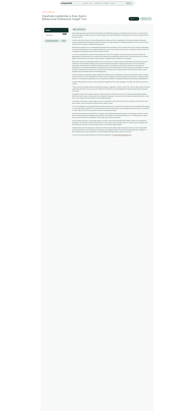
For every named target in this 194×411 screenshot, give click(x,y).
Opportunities (98, 3)
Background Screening (52, 41)
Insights (113, 3)
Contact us (144, 18)
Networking (106, 3)
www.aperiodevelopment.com (122, 135)
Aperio (63, 41)
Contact (129, 3)
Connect (132, 18)
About (91, 3)
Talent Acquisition (48, 12)
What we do (85, 3)
